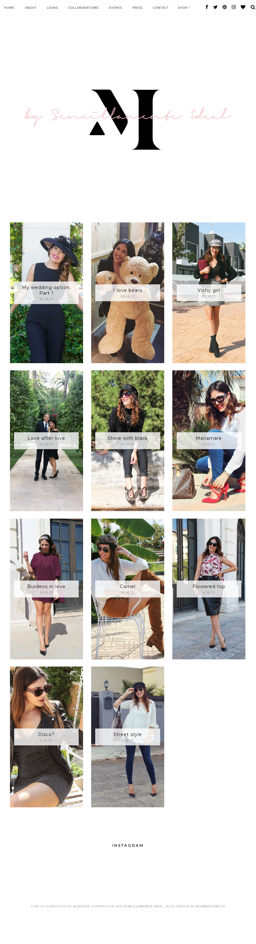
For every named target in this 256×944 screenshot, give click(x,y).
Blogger (81, 906)
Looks (52, 7)
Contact (161, 7)
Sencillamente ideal (144, 906)
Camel (127, 586)
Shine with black (128, 438)
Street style (127, 734)
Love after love (46, 438)
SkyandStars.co (210, 906)
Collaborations (83, 7)
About (31, 7)
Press (137, 7)
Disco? (46, 734)
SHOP (183, 7)
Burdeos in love (46, 586)
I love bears (127, 290)
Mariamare (209, 438)
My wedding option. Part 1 (46, 290)
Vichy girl (209, 290)
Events (115, 7)
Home (9, 7)
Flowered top (209, 586)
